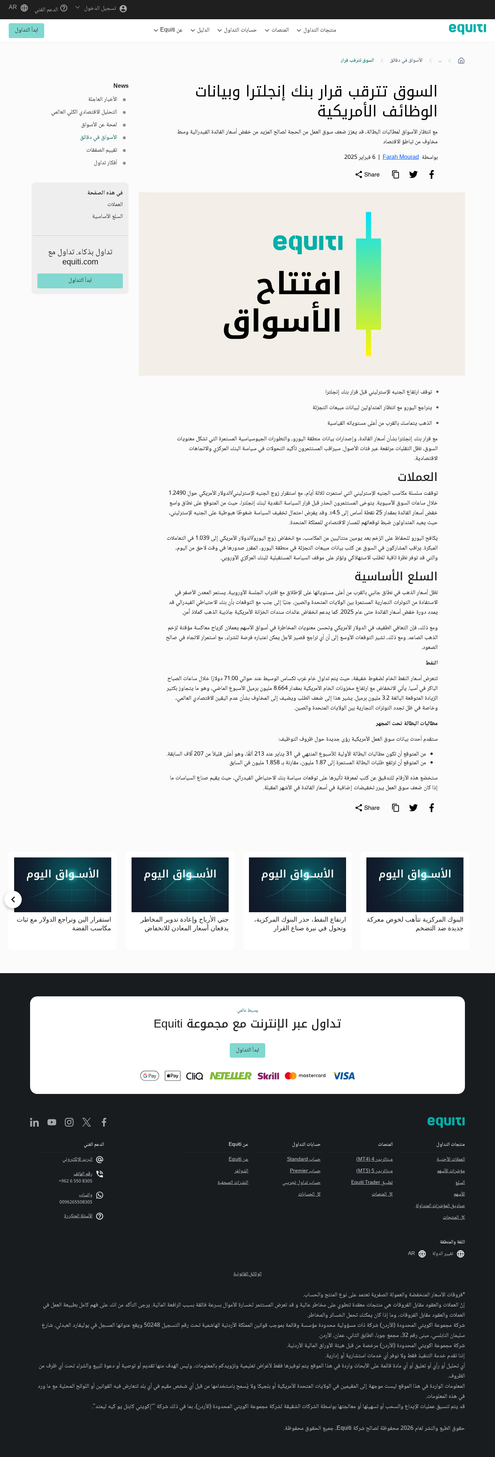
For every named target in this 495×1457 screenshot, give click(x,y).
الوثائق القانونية (247, 1274)
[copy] (395, 174)
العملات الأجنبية (451, 1159)
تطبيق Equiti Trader (372, 1182)
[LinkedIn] (34, 1123)
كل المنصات (382, 1194)
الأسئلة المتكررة (78, 1216)
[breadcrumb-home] (461, 60)
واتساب (85, 1195)
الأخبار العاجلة (102, 99)
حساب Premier (305, 1171)
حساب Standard (303, 1159)
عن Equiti (238, 1159)
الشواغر (241, 1171)
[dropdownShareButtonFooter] (367, 808)
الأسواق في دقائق (406, 60)
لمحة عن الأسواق (99, 125)
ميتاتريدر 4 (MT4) (374, 1159)
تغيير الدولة (442, 1254)
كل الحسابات (309, 1194)
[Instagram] (69, 1123)
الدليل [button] (203, 30)
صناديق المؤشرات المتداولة (440, 1206)
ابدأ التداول (26, 30)
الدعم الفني (46, 10)
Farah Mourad (401, 157)
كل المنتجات (454, 1217)
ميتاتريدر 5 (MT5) (374, 1171)
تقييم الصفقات (101, 150)
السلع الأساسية (107, 217)
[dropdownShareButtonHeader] (367, 174)
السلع (460, 1182)
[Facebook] (104, 1123)
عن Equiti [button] (171, 30)
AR (13, 8)
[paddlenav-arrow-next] (13, 899)
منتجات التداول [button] (319, 30)
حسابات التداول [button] (240, 30)
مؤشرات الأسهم (451, 1171)
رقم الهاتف (83, 1174)
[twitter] (413, 174)
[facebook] (431, 174)
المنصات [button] (280, 30)
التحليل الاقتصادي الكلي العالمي (84, 112)
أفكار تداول (105, 163)
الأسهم (459, 1194)
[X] (86, 1123)
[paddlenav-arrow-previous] (482, 899)
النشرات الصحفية (232, 1182)
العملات (115, 205)
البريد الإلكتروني (77, 1159)
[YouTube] (51, 1123)
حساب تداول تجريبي (301, 1182)
